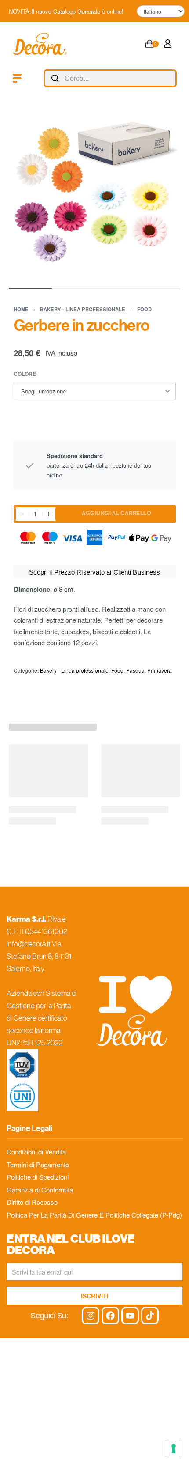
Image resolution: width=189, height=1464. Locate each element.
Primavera (159, 670)
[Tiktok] (150, 1315)
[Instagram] (90, 1315)
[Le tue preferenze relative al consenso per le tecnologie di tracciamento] (173, 1448)
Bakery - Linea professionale (82, 309)
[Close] (173, 78)
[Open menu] (17, 78)
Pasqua (135, 670)
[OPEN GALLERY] (94, 193)
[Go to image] (30, 288)
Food (144, 309)
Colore (25, 374)
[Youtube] (130, 1315)
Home (21, 309)
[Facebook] (110, 1315)
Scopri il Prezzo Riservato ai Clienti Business (94, 572)
